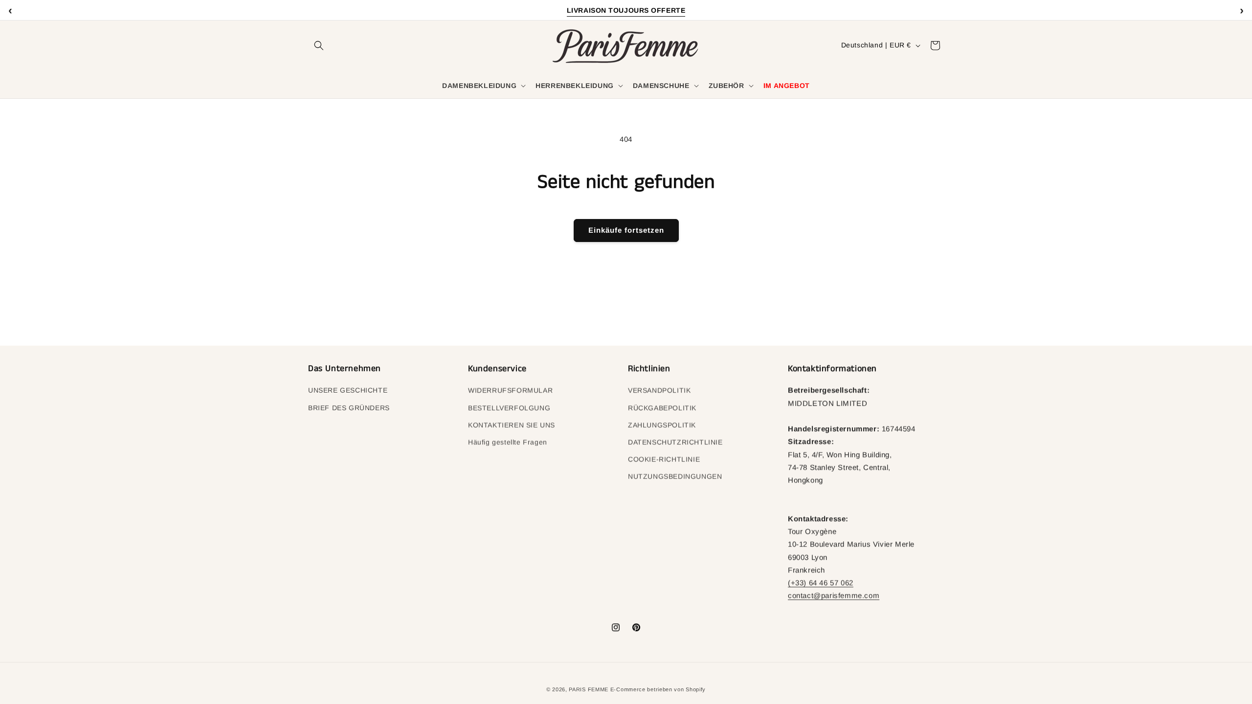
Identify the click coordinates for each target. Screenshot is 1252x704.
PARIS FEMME (588, 689)
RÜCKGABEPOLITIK (662, 408)
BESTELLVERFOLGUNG (509, 408)
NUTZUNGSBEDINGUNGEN (675, 476)
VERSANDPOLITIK (659, 390)
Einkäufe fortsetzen (626, 230)
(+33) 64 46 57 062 (820, 582)
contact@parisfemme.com (833, 595)
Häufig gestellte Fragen (507, 442)
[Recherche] (319, 45)
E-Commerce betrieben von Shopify (658, 689)
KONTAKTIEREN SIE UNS (511, 425)
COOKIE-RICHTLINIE (664, 459)
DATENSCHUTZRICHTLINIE (675, 442)
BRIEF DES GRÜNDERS (349, 408)
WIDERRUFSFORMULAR (510, 390)
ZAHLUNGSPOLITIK (662, 425)
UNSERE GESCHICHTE (347, 390)
